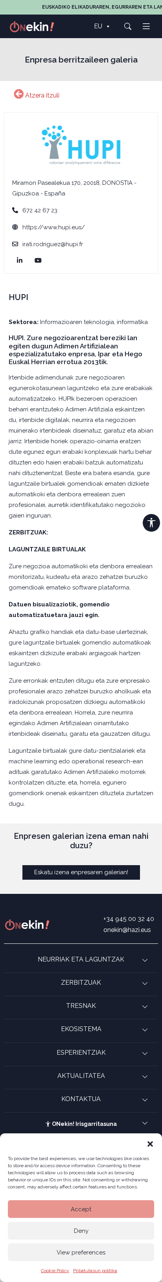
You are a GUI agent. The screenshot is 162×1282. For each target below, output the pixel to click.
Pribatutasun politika (95, 1270)
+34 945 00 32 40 (128, 919)
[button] (150, 1143)
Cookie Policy (55, 1270)
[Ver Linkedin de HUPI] (21, 260)
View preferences (81, 1252)
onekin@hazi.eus (127, 930)
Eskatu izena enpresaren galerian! (81, 872)
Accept (81, 1209)
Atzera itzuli (41, 95)
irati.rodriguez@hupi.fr (52, 244)
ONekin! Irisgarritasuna (84, 1124)
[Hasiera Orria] (36, 26)
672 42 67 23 (39, 210)
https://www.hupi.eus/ (53, 227)
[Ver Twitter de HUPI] (39, 260)
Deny (81, 1230)
